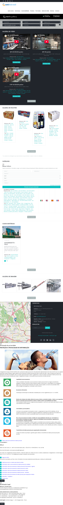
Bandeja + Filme (20, 203)
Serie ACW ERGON (22, 190)
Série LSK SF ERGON (8, 192)
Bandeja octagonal (15, 204)
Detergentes (21, 211)
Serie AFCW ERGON (30, 190)
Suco (32, 208)
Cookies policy (5, 478)
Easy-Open (15, 199)
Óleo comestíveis (29, 210)
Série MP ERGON (20, 56)
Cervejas (18, 93)
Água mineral (21, 208)
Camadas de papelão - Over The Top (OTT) (8, 135)
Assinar (47, 327)
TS (10, 202)
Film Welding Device (22, 199)
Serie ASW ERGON (11, 193)
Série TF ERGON (26, 196)
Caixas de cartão (27, 92)
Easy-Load (10, 199)
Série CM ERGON (19, 196)
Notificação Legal (52, 335)
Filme (8, 133)
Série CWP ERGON (20, 89)
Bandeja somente (7, 204)
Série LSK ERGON (14, 190)
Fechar (2, 480)
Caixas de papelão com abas (41, 59)
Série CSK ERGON (16, 192)
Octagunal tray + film (28, 203)
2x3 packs (56, 60)
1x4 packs (25, 128)
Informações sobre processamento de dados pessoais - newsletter (15, 472)
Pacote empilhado (30, 207)
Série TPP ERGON (26, 193)
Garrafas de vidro (19, 92)
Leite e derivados (18, 59)
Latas (25, 125)
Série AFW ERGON (23, 197)
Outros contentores (12, 93)
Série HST (11, 195)
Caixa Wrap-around (11, 92)
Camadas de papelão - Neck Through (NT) (13, 58)
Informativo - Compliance (7, 476)
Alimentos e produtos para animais (11, 211)
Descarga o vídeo (16, 62)
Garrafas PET (42, 60)
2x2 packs (24, 59)
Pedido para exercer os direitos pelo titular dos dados (13, 462)
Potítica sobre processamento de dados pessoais (12, 440)
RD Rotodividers (15, 202)
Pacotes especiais (14, 208)
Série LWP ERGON (17, 195)
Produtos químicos (28, 211)
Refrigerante (51, 134)
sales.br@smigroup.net (41, 316)
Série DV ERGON (16, 197)
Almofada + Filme (12, 203)
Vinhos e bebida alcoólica (21, 210)
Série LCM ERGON (11, 196)
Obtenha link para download (31, 187)
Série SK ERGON (24, 192)
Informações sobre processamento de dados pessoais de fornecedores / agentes (18, 466)
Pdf (7, 260)
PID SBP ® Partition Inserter (25, 200)
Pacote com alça (7, 208)
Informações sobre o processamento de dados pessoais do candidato (16, 464)
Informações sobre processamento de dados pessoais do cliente (15, 468)
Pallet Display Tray (15, 200)
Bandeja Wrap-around (21, 207)
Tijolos (12, 59)
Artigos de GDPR (5, 457)
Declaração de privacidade (55, 185)
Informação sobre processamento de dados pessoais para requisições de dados (18, 474)
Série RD (10, 197)
